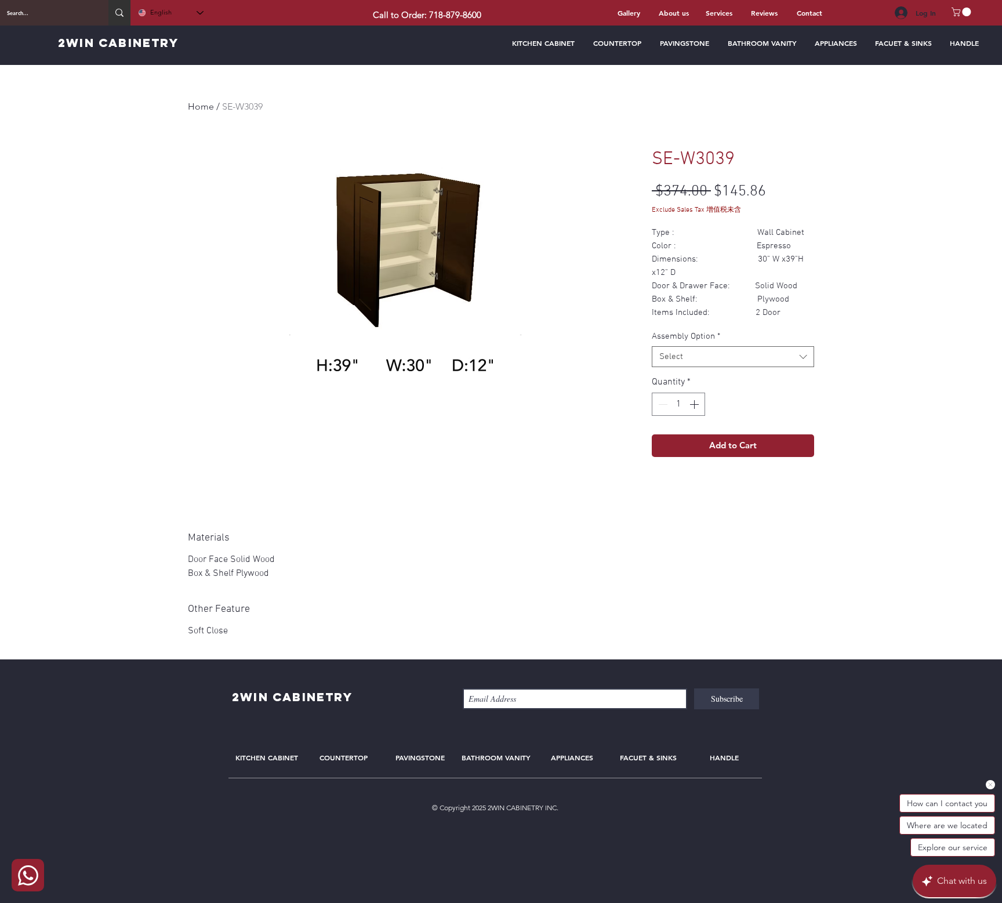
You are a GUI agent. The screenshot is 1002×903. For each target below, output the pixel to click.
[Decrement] (662, 404)
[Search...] (119, 13)
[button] (962, 12)
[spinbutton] (678, 404)
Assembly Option (686, 336)
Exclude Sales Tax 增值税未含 (696, 210)
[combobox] (733, 356)
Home (201, 106)
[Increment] (695, 404)
